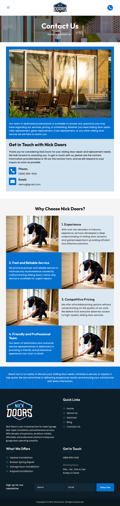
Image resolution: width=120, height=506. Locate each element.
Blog (69, 422)
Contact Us (73, 426)
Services (72, 417)
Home (70, 408)
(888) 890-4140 (27, 173)
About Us (72, 413)
